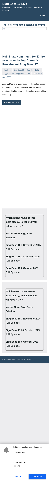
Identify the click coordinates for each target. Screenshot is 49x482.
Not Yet (18, 476)
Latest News (37, 74)
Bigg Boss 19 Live (14, 3)
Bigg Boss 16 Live (34, 70)
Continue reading (10, 102)
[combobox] (17, 466)
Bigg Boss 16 (19, 70)
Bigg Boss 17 (8, 74)
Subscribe (37, 476)
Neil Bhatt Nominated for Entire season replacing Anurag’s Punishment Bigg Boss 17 (23, 60)
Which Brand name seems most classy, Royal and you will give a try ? (21, 221)
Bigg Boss (7, 70)
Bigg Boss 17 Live (23, 74)
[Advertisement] (24, 131)
